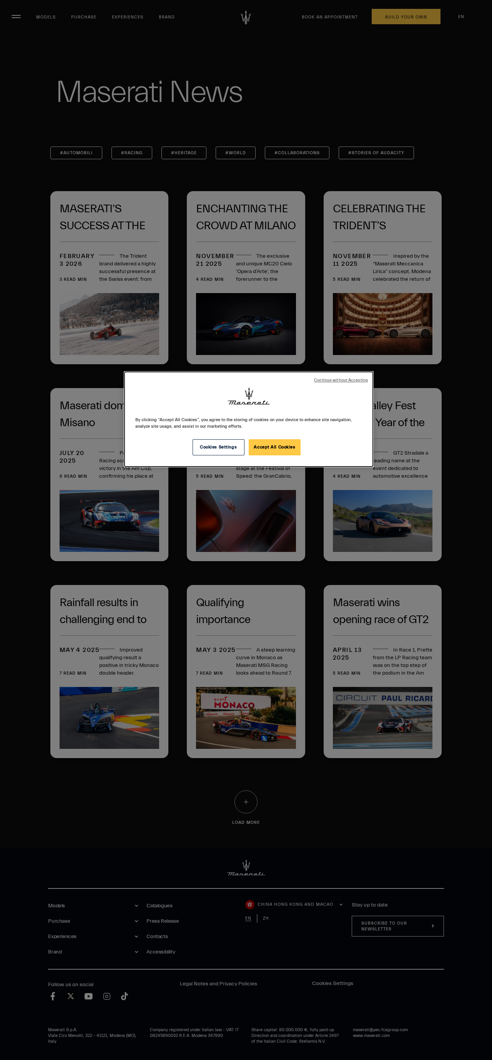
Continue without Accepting (341, 380)
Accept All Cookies (274, 447)
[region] (249, 419)
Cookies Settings (218, 447)
